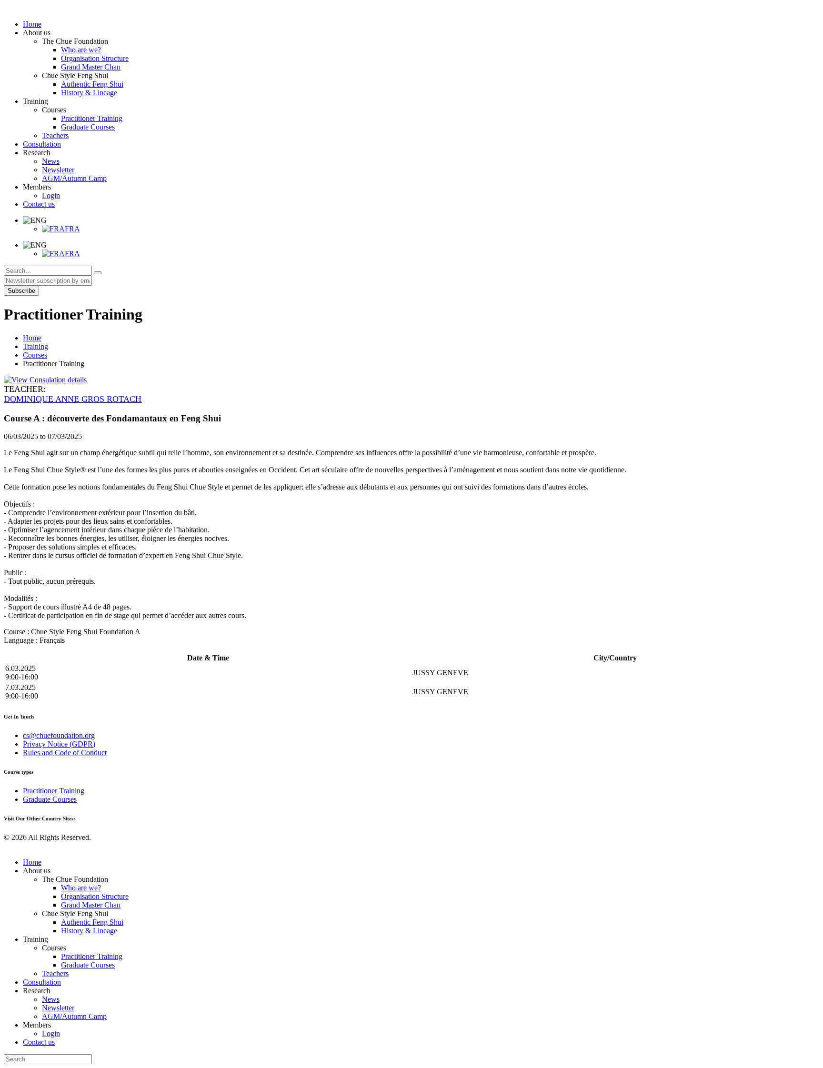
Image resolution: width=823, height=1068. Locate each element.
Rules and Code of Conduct (65, 753)
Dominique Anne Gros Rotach (72, 399)
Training (35, 346)
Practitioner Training (53, 791)
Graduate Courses (50, 799)
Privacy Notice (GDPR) (59, 744)
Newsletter (58, 1008)
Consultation (42, 982)
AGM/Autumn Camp (74, 1016)
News (51, 999)
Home (32, 338)
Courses (35, 355)
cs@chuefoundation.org (59, 735)
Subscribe (21, 290)
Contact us (39, 1042)
